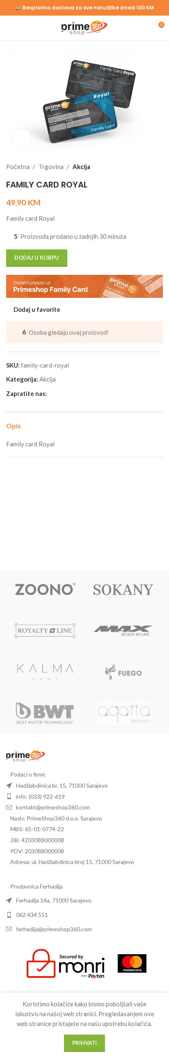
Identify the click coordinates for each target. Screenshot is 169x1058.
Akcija (81, 166)
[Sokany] (123, 590)
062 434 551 (32, 914)
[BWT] (45, 713)
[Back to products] (148, 166)
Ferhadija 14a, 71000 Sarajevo (53, 900)
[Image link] (25, 755)
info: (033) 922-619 (40, 796)
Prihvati (84, 1043)
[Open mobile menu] (9, 28)
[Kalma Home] (45, 672)
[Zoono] (45, 590)
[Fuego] (123, 672)
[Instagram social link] (61, 393)
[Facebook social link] (52, 393)
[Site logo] (85, 27)
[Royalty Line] (45, 631)
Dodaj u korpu (36, 257)
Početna (18, 166)
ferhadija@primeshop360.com (54, 928)
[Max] (123, 631)
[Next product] (158, 166)
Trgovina (51, 166)
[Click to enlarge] (21, 138)
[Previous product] (138, 166)
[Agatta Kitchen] (123, 713)
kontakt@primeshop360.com (53, 807)
